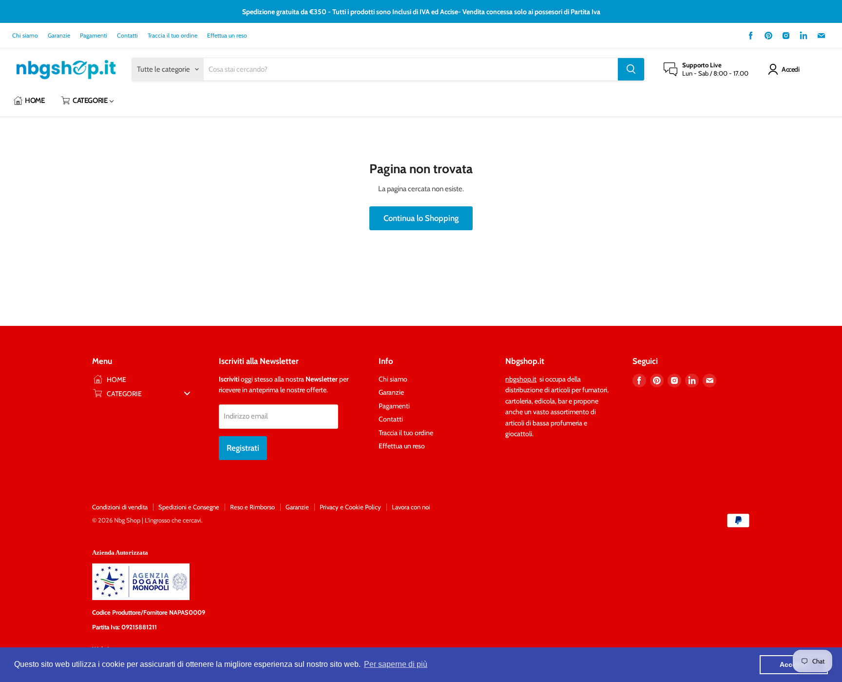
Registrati (243, 448)
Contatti (127, 35)
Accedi (790, 69)
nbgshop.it (520, 379)
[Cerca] (631, 69)
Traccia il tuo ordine (172, 35)
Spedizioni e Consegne (188, 507)
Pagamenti (93, 35)
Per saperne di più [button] (395, 664)
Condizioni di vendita (120, 507)
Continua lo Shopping (421, 218)
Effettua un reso (227, 35)
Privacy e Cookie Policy (350, 507)
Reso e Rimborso (252, 507)
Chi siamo (25, 35)
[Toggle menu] (187, 393)
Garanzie (59, 35)
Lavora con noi (411, 507)
